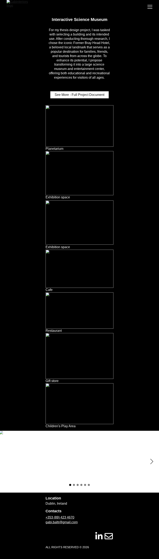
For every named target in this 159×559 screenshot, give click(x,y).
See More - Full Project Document (79, 94)
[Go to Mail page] (109, 536)
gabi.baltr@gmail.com (62, 522)
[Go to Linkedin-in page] (99, 536)
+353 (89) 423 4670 (60, 517)
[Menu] (149, 7)
